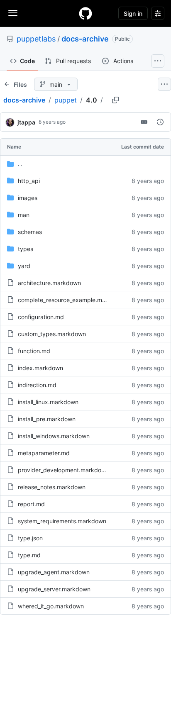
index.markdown (40, 367)
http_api (29, 180)
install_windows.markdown (54, 435)
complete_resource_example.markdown (72, 299)
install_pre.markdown (47, 418)
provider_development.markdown (63, 469)
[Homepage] (85, 13)
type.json (30, 538)
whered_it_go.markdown (51, 606)
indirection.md (37, 384)
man (23, 214)
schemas (30, 231)
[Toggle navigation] (13, 13)
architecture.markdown (49, 282)
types (25, 248)
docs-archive (85, 38)
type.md (29, 555)
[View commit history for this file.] (160, 122)
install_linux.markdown (48, 401)
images (27, 197)
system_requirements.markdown (62, 521)
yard (24, 265)
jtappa (26, 122)
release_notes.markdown (52, 486)
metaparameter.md (44, 452)
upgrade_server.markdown (54, 589)
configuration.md (41, 316)
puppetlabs (36, 38)
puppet (65, 100)
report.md (31, 504)
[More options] (164, 84)
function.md (34, 350)
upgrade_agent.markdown (54, 572)
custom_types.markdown (52, 333)
